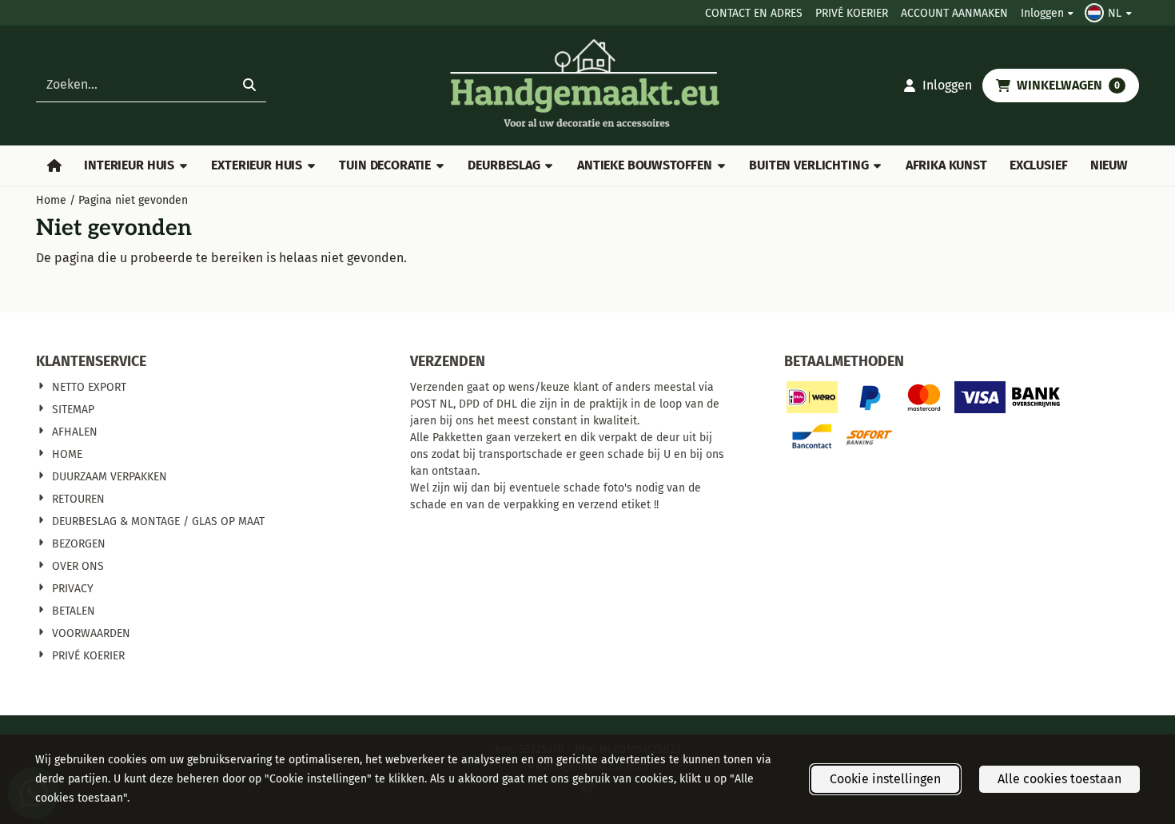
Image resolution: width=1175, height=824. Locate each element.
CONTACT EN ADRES (754, 13)
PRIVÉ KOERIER (851, 13)
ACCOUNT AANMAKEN (954, 13)
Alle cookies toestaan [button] (1059, 778)
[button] (1110, 13)
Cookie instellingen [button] (885, 778)
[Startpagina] (54, 165)
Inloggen (1042, 13)
